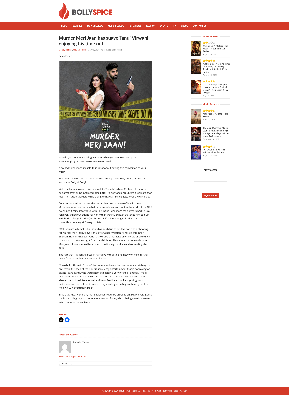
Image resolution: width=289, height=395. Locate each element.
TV (174, 25)
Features (77, 25)
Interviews (135, 25)
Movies (76, 49)
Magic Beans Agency (177, 390)
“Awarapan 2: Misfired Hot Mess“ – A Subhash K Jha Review (215, 49)
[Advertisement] (175, 10)
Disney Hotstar (65, 49)
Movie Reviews (95, 25)
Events (164, 25)
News (64, 25)
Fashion (150, 25)
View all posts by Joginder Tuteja (74, 356)
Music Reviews (116, 25)
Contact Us (200, 25)
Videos (184, 25)
